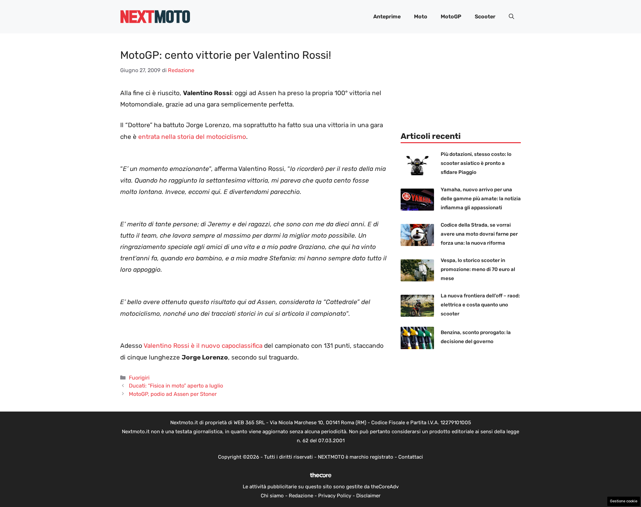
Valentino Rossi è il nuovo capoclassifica (203, 345)
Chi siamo (272, 496)
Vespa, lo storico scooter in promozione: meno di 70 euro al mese (478, 269)
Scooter (485, 16)
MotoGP (451, 16)
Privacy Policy (334, 496)
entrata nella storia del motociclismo (192, 137)
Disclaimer (368, 496)
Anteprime (387, 16)
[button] (511, 17)
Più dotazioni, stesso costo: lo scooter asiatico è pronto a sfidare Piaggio (476, 163)
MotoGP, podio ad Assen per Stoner (173, 394)
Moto (420, 16)
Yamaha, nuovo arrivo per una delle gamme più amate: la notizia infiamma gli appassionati (481, 199)
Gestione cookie (623, 501)
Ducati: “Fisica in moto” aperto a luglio (176, 386)
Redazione (301, 496)
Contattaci (410, 457)
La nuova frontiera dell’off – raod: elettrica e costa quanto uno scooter (480, 305)
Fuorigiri (139, 377)
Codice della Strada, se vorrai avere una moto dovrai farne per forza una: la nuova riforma (479, 234)
